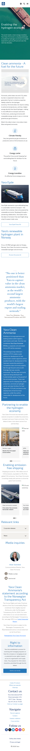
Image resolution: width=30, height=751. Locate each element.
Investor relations (15, 718)
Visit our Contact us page (15, 704)
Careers (15, 716)
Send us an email (15, 670)
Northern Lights (7, 448)
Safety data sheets (15, 738)
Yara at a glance (15, 713)
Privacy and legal (15, 742)
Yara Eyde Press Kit (15, 224)
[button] (15, 528)
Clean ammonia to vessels (10, 505)
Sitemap (15, 687)
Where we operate (15, 685)
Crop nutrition (15, 721)
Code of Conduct (15, 683)
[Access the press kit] (15, 253)
